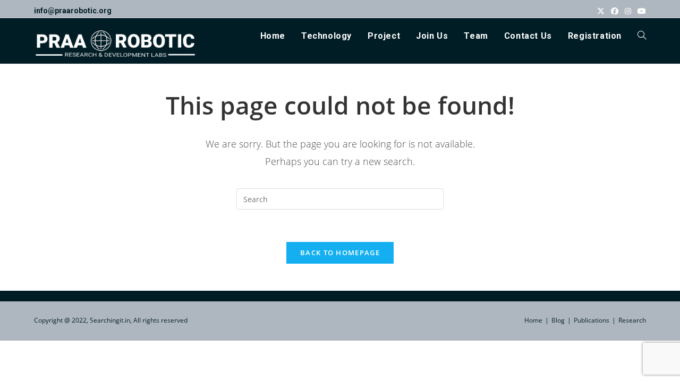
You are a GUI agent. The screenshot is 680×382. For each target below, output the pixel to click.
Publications (591, 320)
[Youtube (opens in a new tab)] (640, 11)
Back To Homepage (340, 252)
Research (632, 320)
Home (533, 320)
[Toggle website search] (642, 36)
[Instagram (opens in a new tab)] (628, 11)
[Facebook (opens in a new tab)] (615, 11)
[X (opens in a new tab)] (601, 11)
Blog (558, 320)
